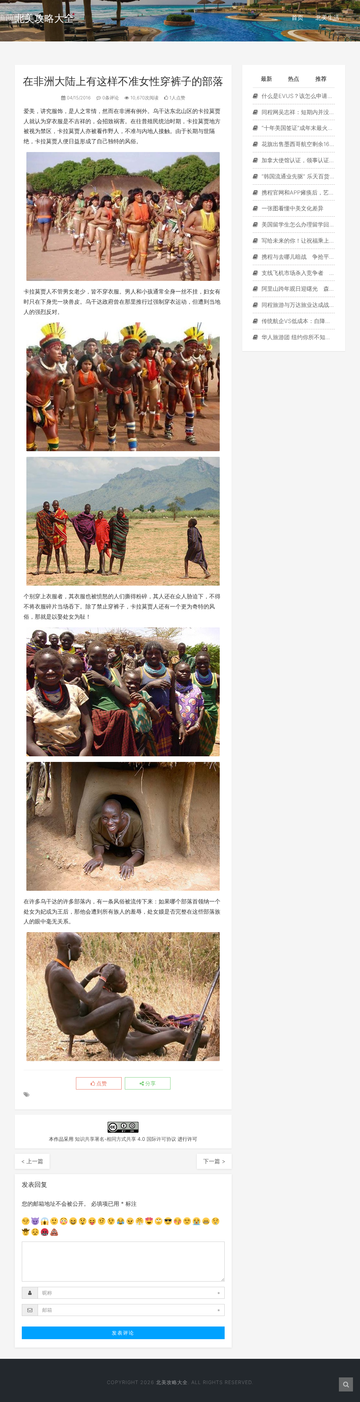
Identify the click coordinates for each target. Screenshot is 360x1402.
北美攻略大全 (44, 18)
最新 (266, 78)
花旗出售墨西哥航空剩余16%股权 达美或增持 (297, 143)
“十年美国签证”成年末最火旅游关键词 (297, 127)
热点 (293, 78)
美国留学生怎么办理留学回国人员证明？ (297, 224)
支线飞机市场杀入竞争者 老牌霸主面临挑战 (297, 272)
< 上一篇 (32, 1161)
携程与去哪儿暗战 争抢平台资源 (297, 256)
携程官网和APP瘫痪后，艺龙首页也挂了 (297, 192)
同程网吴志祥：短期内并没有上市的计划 (297, 112)
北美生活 (327, 17)
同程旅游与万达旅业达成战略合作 (297, 304)
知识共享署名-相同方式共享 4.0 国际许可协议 (125, 1139)
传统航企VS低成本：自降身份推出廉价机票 (297, 320)
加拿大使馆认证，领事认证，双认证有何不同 (297, 160)
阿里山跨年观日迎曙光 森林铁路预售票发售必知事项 (297, 288)
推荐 (321, 78)
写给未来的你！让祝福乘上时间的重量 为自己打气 (297, 240)
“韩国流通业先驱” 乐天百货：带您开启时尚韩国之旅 (297, 176)
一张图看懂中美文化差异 (291, 208)
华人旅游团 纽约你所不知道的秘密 (297, 337)
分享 (150, 1083)
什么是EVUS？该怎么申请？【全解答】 (297, 95)
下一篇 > (214, 1161)
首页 (297, 17)
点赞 (101, 1083)
